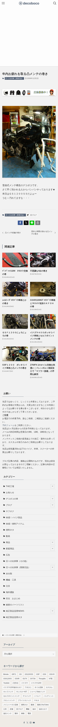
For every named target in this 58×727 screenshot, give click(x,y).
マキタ (36, 700)
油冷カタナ (43, 709)
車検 (22, 713)
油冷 (34, 709)
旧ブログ (33, 215)
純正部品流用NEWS (15, 611)
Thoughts (42, 679)
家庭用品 (10, 548)
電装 (29, 713)
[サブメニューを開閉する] (52, 486)
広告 (8, 555)
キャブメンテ (8, 692)
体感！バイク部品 (14, 517)
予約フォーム (8, 425)
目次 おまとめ (13, 598)
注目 (8, 586)
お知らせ (10, 492)
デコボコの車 (12, 499)
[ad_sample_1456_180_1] (29, 95)
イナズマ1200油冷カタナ (12, 687)
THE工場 (10, 486)
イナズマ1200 (36, 683)
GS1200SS (29, 674)
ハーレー (37, 696)
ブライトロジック (24, 700)
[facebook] (24, 722)
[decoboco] (29, 3)
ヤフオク (10, 511)
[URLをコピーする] (37, 223)
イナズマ (24, 683)
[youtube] (34, 722)
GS (20, 674)
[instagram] (30, 722)
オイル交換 (39, 687)
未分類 (9, 573)
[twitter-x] (27, 722)
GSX (44, 674)
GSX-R (51, 674)
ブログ (9, 505)
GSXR (17, 679)
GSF (38, 674)
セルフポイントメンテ (11, 696)
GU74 (25, 679)
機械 (27, 709)
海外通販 (10, 592)
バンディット (49, 696)
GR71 (14, 674)
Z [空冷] (15, 683)
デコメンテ (27, 696)
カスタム (49, 687)
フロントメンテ (9, 700)
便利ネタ (10, 530)
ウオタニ (28, 687)
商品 (8, 542)
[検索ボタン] (55, 3)
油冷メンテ (7, 713)
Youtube (6, 683)
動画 (8, 536)
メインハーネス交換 (10, 705)
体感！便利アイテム (15, 524)
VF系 (50, 679)
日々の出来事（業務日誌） (14, 78)
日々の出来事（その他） (17, 561)
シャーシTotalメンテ (37, 692)
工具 (5, 709)
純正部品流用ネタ (14, 617)
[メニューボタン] (3, 3)
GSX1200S (7, 679)
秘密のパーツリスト (15, 605)
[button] (20, 223)
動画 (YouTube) (43, 705)
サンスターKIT (21, 692)
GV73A (32, 679)
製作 (16, 713)
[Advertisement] (29, 37)
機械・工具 (11, 580)
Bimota (5, 674)
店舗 (11, 709)
